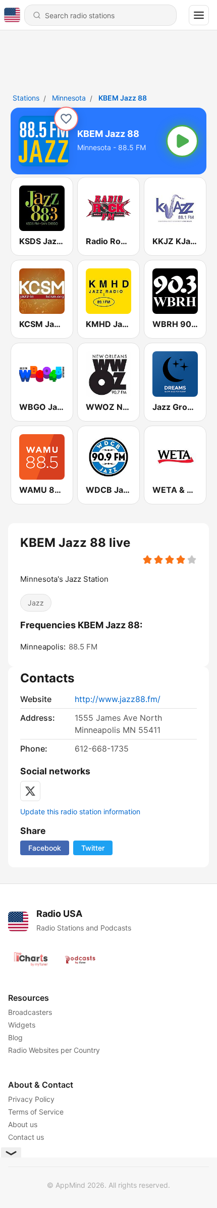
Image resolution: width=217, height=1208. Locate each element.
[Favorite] (66, 119)
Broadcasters (30, 1012)
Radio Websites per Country (54, 1050)
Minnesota (69, 98)
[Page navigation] (199, 15)
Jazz (36, 602)
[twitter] (30, 791)
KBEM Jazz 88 (122, 98)
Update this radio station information (80, 811)
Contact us (26, 1137)
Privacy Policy (31, 1099)
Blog (15, 1037)
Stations (26, 98)
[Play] (182, 141)
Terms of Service (36, 1111)
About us (22, 1124)
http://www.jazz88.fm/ (117, 699)
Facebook (44, 848)
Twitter (92, 848)
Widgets (21, 1024)
